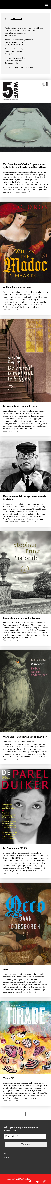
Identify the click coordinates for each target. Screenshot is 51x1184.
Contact (6, 1153)
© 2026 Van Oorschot (22, 1179)
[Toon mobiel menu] (46, 4)
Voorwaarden (9, 1179)
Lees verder (21, 192)
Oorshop (6, 1157)
